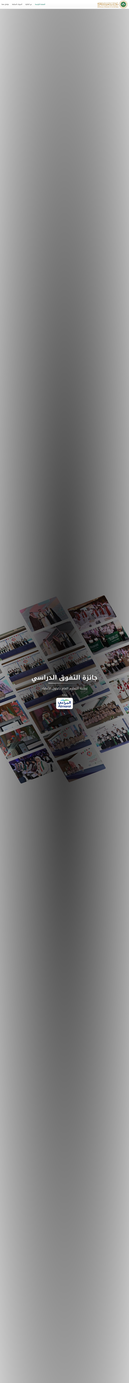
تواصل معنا (5, 4)
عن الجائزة (28, 4)
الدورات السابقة (17, 4)
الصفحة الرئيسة (40, 4)
